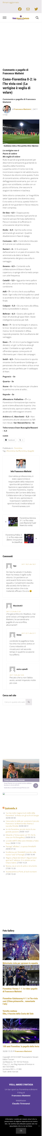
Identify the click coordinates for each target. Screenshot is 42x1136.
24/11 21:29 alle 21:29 (13, 611)
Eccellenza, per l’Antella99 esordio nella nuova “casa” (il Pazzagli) (21, 853)
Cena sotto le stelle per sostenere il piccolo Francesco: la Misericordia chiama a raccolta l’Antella (22, 823)
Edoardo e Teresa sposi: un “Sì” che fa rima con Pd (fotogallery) (20, 836)
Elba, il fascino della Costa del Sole (18, 1013)
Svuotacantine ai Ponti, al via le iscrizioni (21, 871)
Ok (21, 1130)
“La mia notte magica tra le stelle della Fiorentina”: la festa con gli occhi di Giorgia (22, 814)
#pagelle (30, 451)
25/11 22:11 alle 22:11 (28, 633)
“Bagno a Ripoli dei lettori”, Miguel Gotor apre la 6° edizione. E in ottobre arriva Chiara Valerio (21, 860)
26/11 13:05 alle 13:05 (17, 675)
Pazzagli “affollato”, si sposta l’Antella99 (21, 846)
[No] (39, 1126)
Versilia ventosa (10, 1011)
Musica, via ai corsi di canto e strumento (21, 866)
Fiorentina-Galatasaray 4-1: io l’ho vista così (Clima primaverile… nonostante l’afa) (20, 1001)
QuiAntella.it (11, 808)
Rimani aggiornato (11, 2)
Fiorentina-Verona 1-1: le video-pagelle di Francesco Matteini (20, 990)
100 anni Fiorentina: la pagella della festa (21, 1046)
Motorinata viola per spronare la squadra (20, 963)
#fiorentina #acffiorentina (16, 451)
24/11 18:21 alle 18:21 (28, 564)
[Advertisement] (21, 44)
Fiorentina (18, 448)
